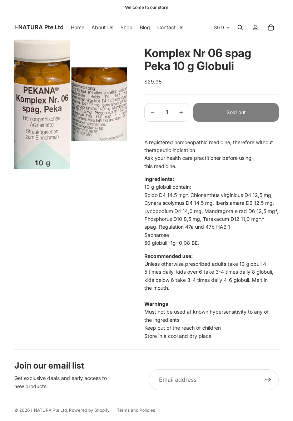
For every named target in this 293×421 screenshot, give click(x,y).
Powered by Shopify (89, 410)
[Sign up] (267, 379)
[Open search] (240, 27)
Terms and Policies (136, 410)
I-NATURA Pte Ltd (49, 410)
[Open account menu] (255, 27)
